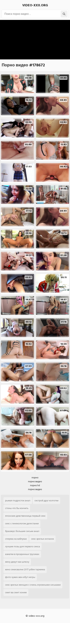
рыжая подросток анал (17, 500)
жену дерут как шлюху (17, 562)
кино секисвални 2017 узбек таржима (25, 569)
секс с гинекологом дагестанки (22, 523)
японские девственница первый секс (25, 516)
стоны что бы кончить (16, 508)
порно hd (35, 485)
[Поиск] (64, 14)
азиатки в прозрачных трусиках (22, 554)
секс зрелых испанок (42, 539)
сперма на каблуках (16, 539)
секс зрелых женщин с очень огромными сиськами (33, 585)
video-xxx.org (35, 5)
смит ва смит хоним (16, 592)
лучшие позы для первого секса (22, 546)
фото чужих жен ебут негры (20, 577)
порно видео (35, 481)
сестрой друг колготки (46, 500)
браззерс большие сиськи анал (22, 531)
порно (35, 478)
